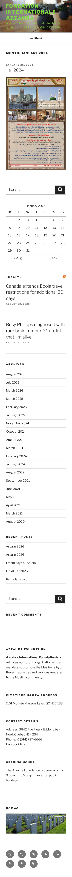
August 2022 (15, 472)
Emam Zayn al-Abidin (21, 563)
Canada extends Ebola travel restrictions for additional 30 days (35, 292)
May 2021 (13, 497)
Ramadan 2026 (16, 579)
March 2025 (14, 399)
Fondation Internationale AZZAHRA (31, 12)
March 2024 (14, 448)
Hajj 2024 (15, 70)
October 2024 (16, 431)
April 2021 (13, 505)
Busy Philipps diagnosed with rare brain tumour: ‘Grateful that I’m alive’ (35, 331)
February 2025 (16, 407)
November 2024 (17, 423)
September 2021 (18, 480)
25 (37, 243)
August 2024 (15, 440)
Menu (38, 38)
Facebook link (16, 744)
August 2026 (15, 374)
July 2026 (13, 382)
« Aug (18, 258)
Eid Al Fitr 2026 (17, 571)
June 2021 (13, 489)
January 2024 (15, 464)
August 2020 (15, 521)
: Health (14, 277)
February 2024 (16, 456)
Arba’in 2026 (15, 546)
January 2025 (15, 415)
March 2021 (14, 513)
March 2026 (14, 390)
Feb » (54, 258)
